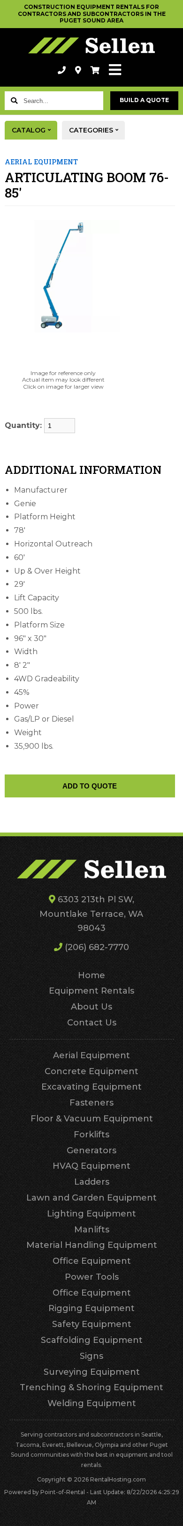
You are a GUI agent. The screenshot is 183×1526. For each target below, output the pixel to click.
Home (91, 975)
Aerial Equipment (91, 1055)
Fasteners (91, 1103)
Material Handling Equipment (91, 1245)
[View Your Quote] (95, 70)
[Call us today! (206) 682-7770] (62, 70)
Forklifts (91, 1134)
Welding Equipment (91, 1403)
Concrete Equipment (91, 1071)
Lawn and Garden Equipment (91, 1198)
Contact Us (91, 1022)
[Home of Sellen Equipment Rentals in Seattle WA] (91, 45)
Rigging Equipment (91, 1308)
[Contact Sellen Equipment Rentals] (78, 70)
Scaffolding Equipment (92, 1340)
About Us (91, 1007)
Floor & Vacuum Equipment (91, 1118)
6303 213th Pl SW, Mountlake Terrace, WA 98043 (91, 913)
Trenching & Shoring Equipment (91, 1387)
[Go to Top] (169, 1512)
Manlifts (91, 1229)
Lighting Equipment (91, 1214)
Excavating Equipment (91, 1087)
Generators (91, 1150)
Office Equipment (92, 1261)
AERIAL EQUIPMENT (41, 161)
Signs (91, 1356)
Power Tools (92, 1277)
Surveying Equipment (92, 1372)
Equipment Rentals (91, 991)
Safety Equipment (91, 1324)
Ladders (91, 1182)
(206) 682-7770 (95, 947)
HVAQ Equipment (91, 1166)
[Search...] (14, 100)
